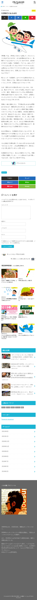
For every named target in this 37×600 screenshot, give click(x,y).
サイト (3, 234)
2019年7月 (5, 461)
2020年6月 (5, 451)
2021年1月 (5, 436)
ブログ (4, 172)
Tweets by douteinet (7, 419)
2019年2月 (5, 471)
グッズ (8, 407)
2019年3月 (5, 466)
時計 (22, 407)
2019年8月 (5, 456)
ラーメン (18, 407)
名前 (3, 221)
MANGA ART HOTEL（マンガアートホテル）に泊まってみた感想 (22, 366)
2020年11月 (5, 446)
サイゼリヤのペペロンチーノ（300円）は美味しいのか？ (22, 386)
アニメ (3, 407)
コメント (4, 205)
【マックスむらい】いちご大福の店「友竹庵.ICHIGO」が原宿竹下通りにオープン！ (22, 357)
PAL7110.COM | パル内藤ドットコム (20, 596)
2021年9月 (5, 431)
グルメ (12, 407)
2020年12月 (5, 441)
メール (4, 228)
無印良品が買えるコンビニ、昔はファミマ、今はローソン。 (22, 393)
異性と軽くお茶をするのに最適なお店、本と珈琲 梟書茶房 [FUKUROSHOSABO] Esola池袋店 (17, 376)
